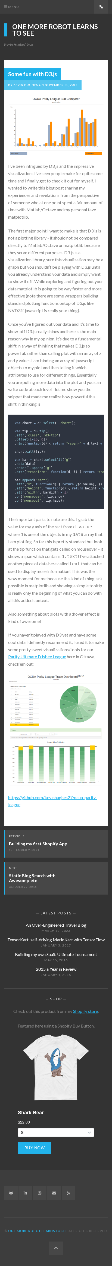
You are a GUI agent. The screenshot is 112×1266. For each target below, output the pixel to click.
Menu (13, 7)
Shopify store (85, 1011)
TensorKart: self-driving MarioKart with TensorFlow (56, 939)
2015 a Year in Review (56, 969)
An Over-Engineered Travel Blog (56, 924)
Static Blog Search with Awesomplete (32, 878)
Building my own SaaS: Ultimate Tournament (56, 954)
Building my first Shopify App (38, 843)
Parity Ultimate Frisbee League (37, 656)
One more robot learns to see (55, 29)
